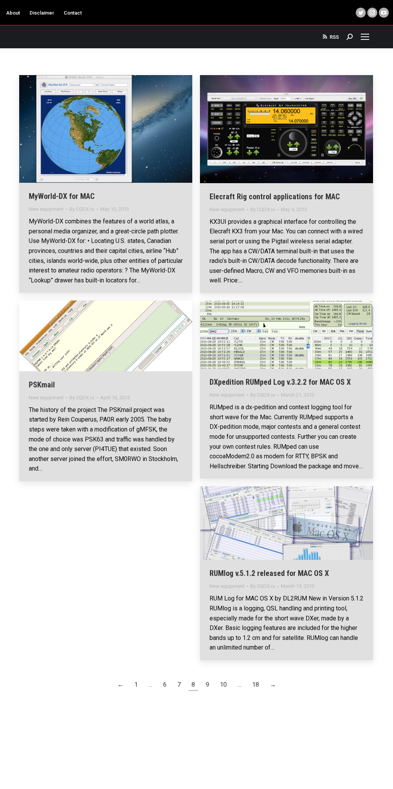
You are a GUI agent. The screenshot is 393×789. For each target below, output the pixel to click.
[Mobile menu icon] (365, 36)
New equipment (46, 209)
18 (255, 684)
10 (223, 684)
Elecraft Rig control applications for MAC (275, 196)
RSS (334, 37)
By (81, 209)
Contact (73, 13)
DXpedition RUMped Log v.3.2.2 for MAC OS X (280, 382)
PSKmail (42, 384)
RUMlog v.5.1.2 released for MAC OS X (269, 573)
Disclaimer (42, 13)
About (13, 13)
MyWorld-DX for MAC (61, 196)
